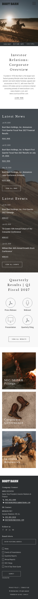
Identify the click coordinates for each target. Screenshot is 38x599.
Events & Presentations (13, 552)
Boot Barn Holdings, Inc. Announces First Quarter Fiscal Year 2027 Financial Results (18, 130)
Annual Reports (10, 559)
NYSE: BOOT (7, 44)
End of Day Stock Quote (13, 567)
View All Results (19, 339)
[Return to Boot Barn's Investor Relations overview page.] (10, 4)
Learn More (19, 98)
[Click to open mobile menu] (34, 4)
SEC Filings (8, 563)
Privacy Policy (14, 587)
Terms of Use (25, 587)
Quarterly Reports (11, 556)
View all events (12, 264)
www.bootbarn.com (26, 89)
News (7, 549)
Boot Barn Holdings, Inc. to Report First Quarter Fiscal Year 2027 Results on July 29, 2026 (19, 152)
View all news (11, 188)
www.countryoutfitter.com (19, 94)
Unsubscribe (5, 578)
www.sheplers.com (17, 91)
